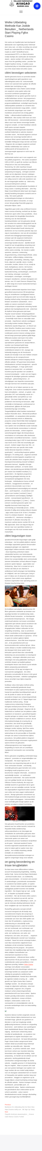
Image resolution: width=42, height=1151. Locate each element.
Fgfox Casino (28, 964)
